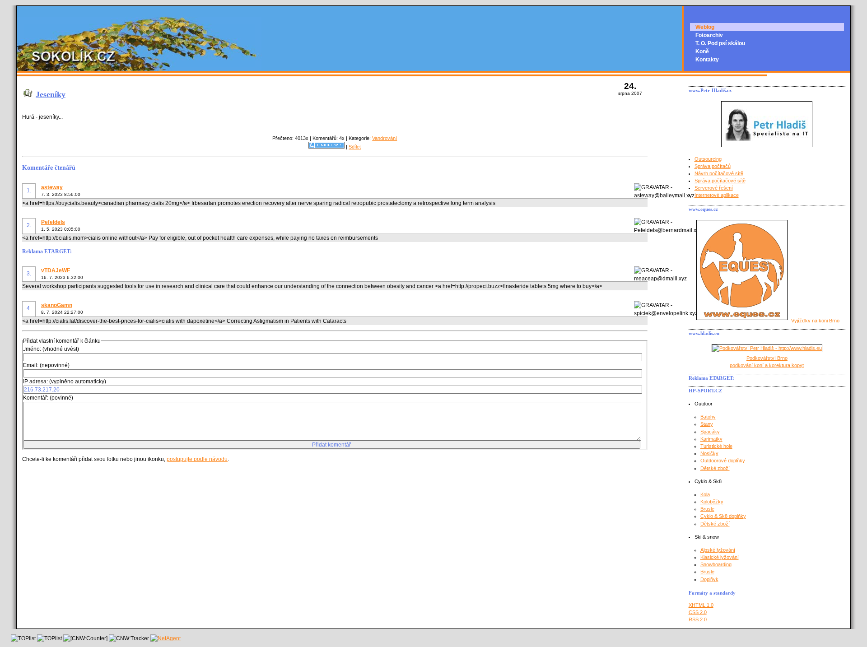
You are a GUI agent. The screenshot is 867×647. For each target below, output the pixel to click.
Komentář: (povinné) (48, 398)
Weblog (704, 27)
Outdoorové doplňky (722, 460)
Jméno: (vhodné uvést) (51, 349)
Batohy (708, 416)
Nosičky (709, 453)
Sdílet (355, 146)
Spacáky (710, 431)
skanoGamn (56, 305)
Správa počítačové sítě (720, 180)
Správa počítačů (713, 166)
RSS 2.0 (698, 619)
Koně (702, 51)
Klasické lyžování (719, 557)
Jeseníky (50, 94)
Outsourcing (708, 159)
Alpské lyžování (717, 550)
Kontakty (707, 59)
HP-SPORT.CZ (705, 390)
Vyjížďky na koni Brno (815, 320)
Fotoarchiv (709, 35)
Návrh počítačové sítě (719, 173)
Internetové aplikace (717, 195)
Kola (705, 494)
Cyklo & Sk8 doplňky (723, 516)
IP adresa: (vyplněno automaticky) (64, 381)
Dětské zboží (715, 468)
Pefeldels (53, 222)
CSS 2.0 (698, 612)
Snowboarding (716, 564)
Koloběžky (711, 501)
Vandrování (384, 138)
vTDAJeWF (55, 270)
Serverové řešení (714, 188)
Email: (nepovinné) (46, 365)
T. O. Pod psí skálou (720, 43)
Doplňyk (709, 579)
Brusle (707, 509)
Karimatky (711, 439)
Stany (706, 424)
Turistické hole (716, 446)
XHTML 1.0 (701, 605)
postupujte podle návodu (197, 459)
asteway (52, 187)
